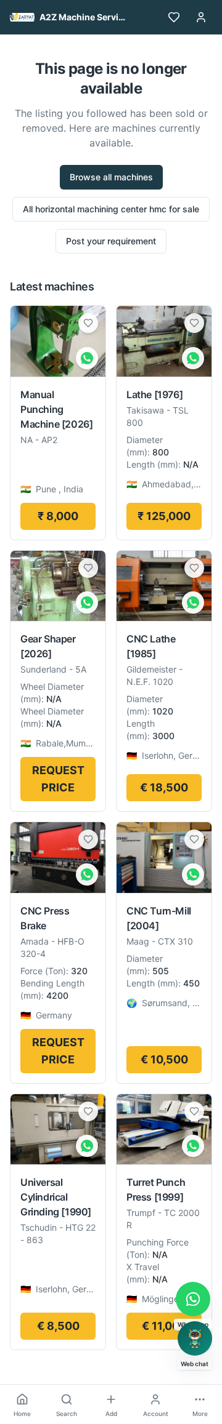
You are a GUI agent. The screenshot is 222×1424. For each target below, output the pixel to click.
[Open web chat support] (195, 1338)
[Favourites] (174, 17)
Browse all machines (111, 177)
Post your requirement (111, 241)
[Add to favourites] (88, 323)
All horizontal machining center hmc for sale (111, 209)
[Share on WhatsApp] (87, 358)
